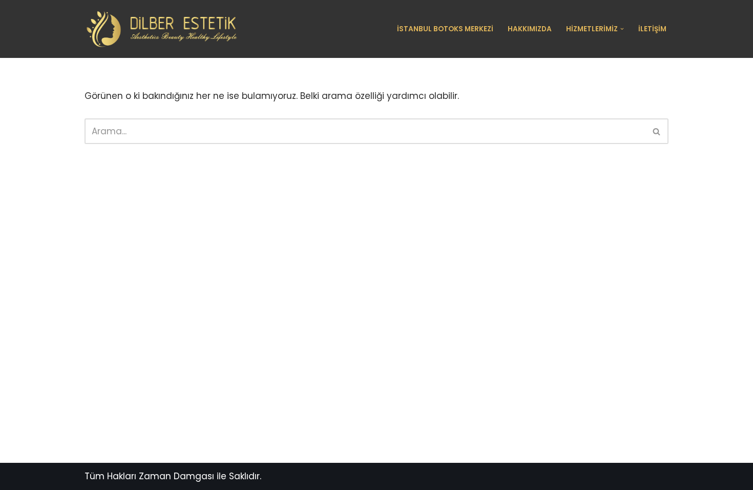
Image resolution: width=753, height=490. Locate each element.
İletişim (652, 29)
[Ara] (656, 131)
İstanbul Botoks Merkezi (445, 29)
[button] (622, 29)
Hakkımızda (530, 29)
